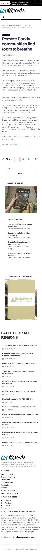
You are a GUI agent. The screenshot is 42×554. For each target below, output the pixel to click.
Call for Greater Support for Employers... (19, 391)
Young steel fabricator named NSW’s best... (20, 346)
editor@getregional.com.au (26, 537)
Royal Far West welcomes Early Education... (20, 415)
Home (4, 25)
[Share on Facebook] (16, 159)
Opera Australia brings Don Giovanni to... (19, 363)
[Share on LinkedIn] (29, 159)
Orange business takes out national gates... (20, 442)
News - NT (28, 25)
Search (21, 173)
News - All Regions (15, 25)
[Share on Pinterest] (35, 159)
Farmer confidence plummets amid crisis (19, 407)
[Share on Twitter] (23, 159)
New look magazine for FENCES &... (17, 399)
